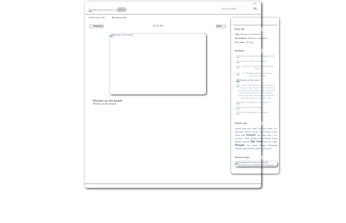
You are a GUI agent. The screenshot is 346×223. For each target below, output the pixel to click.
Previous (98, 26)
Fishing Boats (240, 135)
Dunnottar (268, 132)
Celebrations (239, 132)
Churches (254, 132)
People (239, 145)
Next (219, 26)
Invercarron (239, 138)
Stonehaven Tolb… (98, 17)
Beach (255, 129)
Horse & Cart (272, 135)
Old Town (256, 141)
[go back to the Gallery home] (108, 10)
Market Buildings (250, 138)
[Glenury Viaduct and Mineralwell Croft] (255, 56)
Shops (263, 145)
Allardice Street (240, 129)
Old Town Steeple (270, 142)
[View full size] (158, 64)
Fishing (274, 132)
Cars (275, 129)
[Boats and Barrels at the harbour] (253, 102)
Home (121, 9)
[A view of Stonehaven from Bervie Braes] (256, 69)
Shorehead (272, 145)
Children (247, 132)
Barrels (249, 128)
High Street (261, 135)
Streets (251, 149)
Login (255, 3)
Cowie (261, 132)
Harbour (251, 135)
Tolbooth (257, 149)
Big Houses (263, 128)
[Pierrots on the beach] (248, 80)
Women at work (266, 149)
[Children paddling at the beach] (252, 112)
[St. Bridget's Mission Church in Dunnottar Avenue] (256, 76)
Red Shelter (252, 145)
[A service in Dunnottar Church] (251, 61)
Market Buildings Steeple (267, 138)
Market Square (242, 142)
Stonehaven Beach (241, 149)
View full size (237, 22)
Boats (270, 129)
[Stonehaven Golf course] (249, 107)
